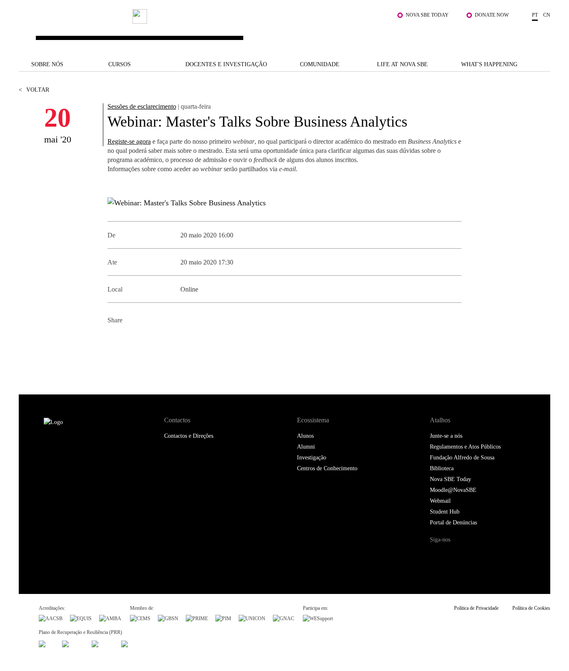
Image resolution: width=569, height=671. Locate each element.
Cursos (119, 64)
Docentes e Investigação (226, 64)
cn (546, 15)
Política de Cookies (531, 608)
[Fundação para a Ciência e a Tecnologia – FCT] (47, 643)
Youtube (505, 555)
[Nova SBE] (239, 30)
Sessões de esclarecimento (141, 106)
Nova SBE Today (427, 15)
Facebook (114, 340)
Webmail (440, 501)
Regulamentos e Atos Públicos (465, 447)
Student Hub (444, 512)
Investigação (311, 457)
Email (171, 340)
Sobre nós (47, 64)
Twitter (133, 340)
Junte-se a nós (446, 436)
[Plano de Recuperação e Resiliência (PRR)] (73, 643)
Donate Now (492, 15)
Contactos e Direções (188, 436)
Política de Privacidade (476, 608)
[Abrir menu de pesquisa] (542, 33)
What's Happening (489, 64)
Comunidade (319, 64)
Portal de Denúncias (453, 522)
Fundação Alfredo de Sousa (462, 457)
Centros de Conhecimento (327, 468)
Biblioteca (442, 468)
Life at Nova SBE (402, 64)
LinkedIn (152, 340)
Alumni (306, 447)
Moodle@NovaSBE (453, 490)
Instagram (471, 555)
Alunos (305, 436)
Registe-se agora (129, 141)
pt (535, 15)
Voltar (34, 90)
